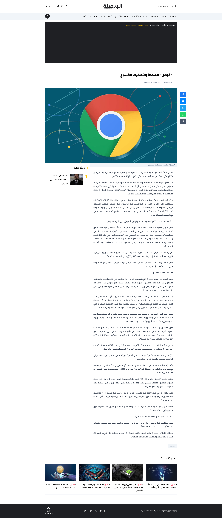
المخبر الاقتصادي (121, 16)
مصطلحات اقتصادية (139, 16)
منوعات (93, 16)
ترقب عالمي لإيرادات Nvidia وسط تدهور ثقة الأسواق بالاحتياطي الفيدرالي (128, 487)
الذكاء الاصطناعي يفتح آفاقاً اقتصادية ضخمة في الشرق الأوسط (162, 486)
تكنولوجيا (154, 16)
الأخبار (164, 25)
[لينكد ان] (91, 511)
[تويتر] (100, 511)
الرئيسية (173, 16)
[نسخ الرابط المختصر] (183, 121)
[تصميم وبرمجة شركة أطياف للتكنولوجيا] (48, 511)
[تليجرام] (96, 511)
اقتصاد (164, 16)
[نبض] (85, 511)
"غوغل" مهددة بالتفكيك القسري (137, 25)
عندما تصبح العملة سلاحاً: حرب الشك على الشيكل (59, 180)
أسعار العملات (106, 16)
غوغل (172, 446)
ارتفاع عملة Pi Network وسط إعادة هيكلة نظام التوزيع (61, 486)
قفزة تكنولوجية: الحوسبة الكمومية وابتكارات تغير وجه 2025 (96, 486)
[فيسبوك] (105, 511)
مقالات (84, 16)
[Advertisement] (111, 45)
